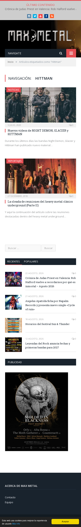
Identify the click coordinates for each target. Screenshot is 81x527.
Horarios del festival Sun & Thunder (47, 324)
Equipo (9, 502)
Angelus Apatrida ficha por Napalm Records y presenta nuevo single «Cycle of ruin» (50, 305)
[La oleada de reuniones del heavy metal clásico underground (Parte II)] (40, 177)
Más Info (16, 523)
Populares (31, 261)
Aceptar (65, 521)
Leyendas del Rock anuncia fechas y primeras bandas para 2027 (47, 345)
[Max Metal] (40, 35)
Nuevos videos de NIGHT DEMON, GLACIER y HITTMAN (38, 132)
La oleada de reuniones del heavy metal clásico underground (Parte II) (40, 203)
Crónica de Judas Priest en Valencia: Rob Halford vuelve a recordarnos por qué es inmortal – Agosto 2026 (50, 282)
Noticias (13, 89)
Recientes (13, 261)
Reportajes (14, 161)
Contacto (10, 497)
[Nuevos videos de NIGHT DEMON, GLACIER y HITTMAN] (40, 106)
